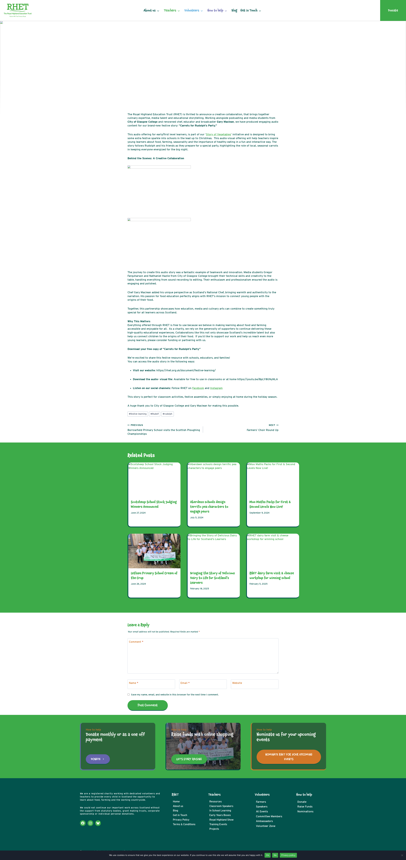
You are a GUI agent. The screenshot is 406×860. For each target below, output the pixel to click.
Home (176, 801)
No (275, 855)
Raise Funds (304, 806)
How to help (215, 10)
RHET (175, 794)
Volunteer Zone (265, 826)
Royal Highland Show (221, 819)
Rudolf (155, 414)
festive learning (138, 414)
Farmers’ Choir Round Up (262, 428)
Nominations (305, 811)
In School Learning (220, 810)
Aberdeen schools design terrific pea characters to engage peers (209, 506)
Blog (234, 10)
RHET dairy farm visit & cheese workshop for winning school (271, 576)
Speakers (261, 806)
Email (185, 682)
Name (133, 682)
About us (150, 10)
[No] (402, 855)
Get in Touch (248, 10)
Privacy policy (288, 855)
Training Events (218, 824)
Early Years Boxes (220, 815)
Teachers (170, 10)
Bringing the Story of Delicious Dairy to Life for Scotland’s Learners (212, 578)
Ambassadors (264, 821)
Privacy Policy (181, 819)
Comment (136, 641)
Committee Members (269, 816)
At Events (262, 811)
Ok (267, 855)
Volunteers (191, 10)
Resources (215, 801)
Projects (214, 828)
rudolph (167, 414)
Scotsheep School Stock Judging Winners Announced (154, 504)
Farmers (261, 801)
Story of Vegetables (218, 134)
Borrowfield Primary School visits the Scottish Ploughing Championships (164, 429)
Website (237, 682)
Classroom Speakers (221, 806)
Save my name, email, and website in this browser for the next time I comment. (175, 694)
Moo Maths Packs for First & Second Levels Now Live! (270, 504)
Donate (301, 801)
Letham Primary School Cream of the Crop (154, 576)
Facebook (198, 388)
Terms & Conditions (184, 824)
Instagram (216, 388)
